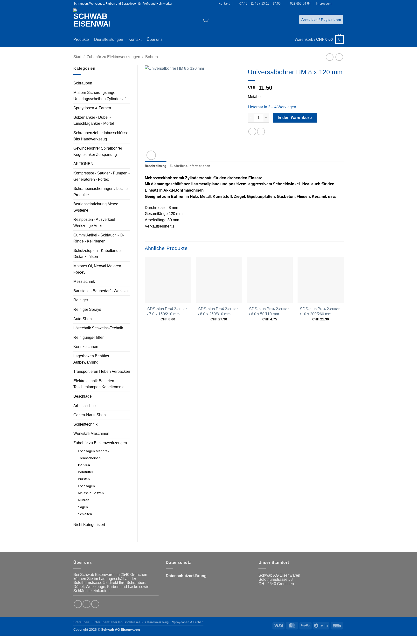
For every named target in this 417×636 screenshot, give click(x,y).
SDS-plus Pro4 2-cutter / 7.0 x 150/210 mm (167, 311)
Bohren (151, 57)
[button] (321, 19)
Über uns (154, 39)
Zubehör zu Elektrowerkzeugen (113, 57)
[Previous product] (339, 57)
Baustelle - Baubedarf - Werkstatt (101, 291)
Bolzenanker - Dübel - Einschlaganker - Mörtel (93, 120)
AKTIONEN (83, 164)
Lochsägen (86, 486)
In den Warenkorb (295, 118)
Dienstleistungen (108, 39)
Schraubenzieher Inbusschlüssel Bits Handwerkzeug (101, 136)
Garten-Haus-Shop (89, 415)
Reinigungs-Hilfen (88, 337)
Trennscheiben (89, 458)
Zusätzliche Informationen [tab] (190, 166)
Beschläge (82, 396)
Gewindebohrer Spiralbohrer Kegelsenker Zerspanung (97, 151)
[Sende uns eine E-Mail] (95, 604)
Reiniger (80, 300)
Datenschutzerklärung (186, 576)
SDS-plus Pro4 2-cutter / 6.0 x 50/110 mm (269, 311)
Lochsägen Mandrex (93, 451)
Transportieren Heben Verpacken (101, 371)
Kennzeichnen (85, 347)
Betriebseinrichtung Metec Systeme (95, 207)
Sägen (83, 507)
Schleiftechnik (85, 424)
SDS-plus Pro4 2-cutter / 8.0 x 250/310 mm (218, 311)
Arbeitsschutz (85, 406)
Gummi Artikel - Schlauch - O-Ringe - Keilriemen (98, 238)
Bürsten (84, 479)
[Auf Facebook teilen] (252, 132)
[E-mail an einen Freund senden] (261, 132)
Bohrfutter (85, 472)
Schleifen (85, 514)
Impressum (324, 3)
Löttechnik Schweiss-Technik (98, 328)
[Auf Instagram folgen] (341, 3)
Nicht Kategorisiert (89, 525)
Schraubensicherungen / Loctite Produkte (100, 192)
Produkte (81, 39)
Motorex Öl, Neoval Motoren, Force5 (97, 269)
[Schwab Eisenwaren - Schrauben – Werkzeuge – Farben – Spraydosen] (93, 19)
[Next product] (329, 57)
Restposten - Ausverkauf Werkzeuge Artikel (94, 222)
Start (77, 57)
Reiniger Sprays (87, 309)
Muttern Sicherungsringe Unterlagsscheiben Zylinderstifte (101, 95)
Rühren (83, 500)
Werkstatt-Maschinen (91, 433)
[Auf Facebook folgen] (336, 3)
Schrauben (82, 83)
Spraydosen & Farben (92, 108)
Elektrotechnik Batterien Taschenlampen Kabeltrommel (99, 384)
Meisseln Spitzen (91, 493)
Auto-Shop (82, 319)
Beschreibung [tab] (155, 166)
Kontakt (134, 39)
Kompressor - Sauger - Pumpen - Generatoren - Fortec (101, 176)
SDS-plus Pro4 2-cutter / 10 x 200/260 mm (320, 311)
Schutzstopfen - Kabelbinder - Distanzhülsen (98, 254)
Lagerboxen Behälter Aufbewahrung (91, 359)
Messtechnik (84, 281)
